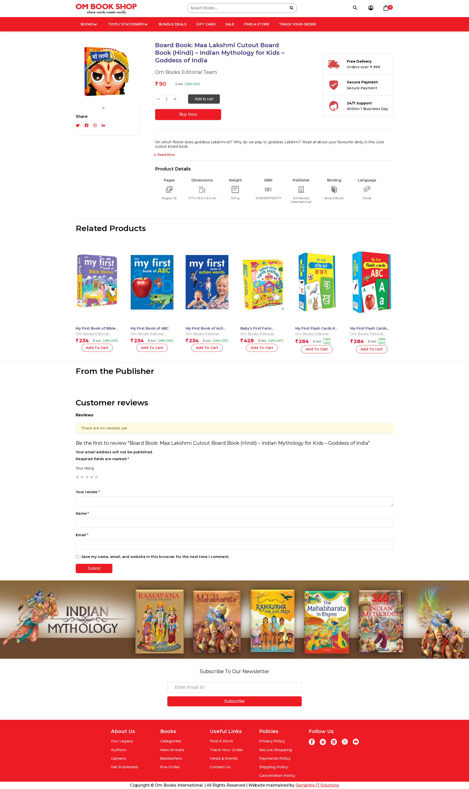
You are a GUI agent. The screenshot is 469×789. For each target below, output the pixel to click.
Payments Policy (274, 758)
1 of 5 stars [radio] (77, 477)
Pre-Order (170, 767)
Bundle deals (172, 24)
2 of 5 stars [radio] (82, 477)
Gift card (205, 24)
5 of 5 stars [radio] (96, 477)
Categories (170, 741)
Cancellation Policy (277, 775)
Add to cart (204, 99)
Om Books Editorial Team (186, 72)
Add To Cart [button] (97, 347)
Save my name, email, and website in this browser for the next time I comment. (155, 557)
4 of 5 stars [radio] (91, 477)
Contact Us (220, 767)
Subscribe (234, 701)
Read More (166, 154)
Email (82, 535)
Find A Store (256, 24)
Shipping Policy (273, 767)
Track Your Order (297, 24)
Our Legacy (122, 741)
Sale (229, 24)
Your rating (85, 468)
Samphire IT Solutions (317, 785)
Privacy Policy (272, 741)
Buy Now (188, 114)
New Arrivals (172, 749)
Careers (118, 758)
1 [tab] (103, 108)
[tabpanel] (107, 71)
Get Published (124, 767)
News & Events (224, 758)
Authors (118, 749)
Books (87, 24)
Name (82, 513)
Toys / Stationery (126, 24)
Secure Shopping (275, 749)
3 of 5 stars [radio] (87, 477)
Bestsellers (171, 758)
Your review (88, 492)
